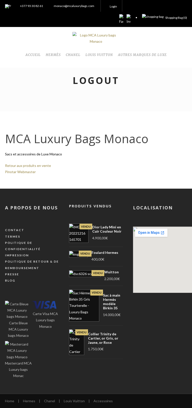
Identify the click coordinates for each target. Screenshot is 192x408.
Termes (12, 236)
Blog (10, 280)
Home (9, 401)
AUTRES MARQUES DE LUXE (142, 55)
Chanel (49, 401)
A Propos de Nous (31, 208)
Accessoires (103, 401)
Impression (17, 255)
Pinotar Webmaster (20, 172)
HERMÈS (53, 55)
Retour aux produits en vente (28, 165)
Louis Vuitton (74, 401)
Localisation (153, 208)
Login (113, 6)
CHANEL (73, 55)
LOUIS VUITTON (99, 55)
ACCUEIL (33, 55)
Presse (12, 274)
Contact (14, 230)
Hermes (29, 401)
